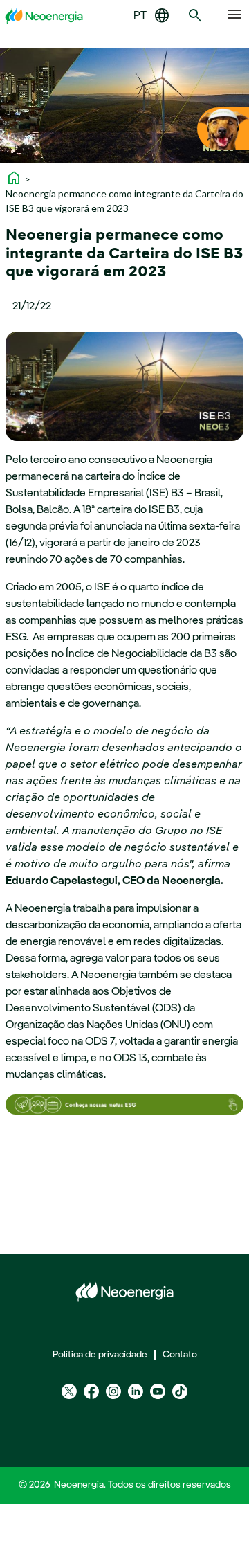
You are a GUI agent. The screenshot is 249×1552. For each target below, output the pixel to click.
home (14, 178)
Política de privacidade (100, 1355)
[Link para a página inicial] (44, 16)
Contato (180, 1355)
